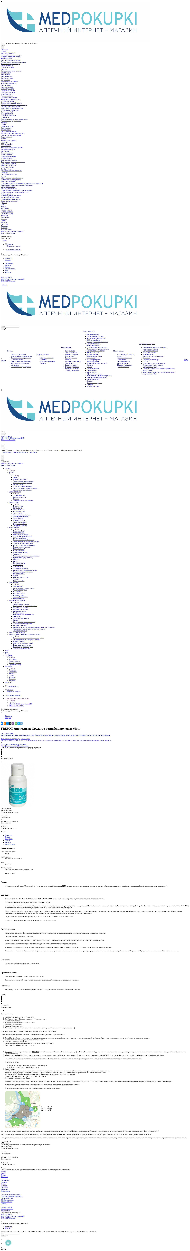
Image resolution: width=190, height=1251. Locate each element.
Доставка (8, 842)
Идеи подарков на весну (70, 735)
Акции (3, 1173)
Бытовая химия (23, 746)
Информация (5, 1191)
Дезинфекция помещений (9, 746)
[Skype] (18, 723)
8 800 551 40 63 (6, 229)
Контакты (4, 1186)
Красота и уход (18, 506)
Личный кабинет (6, 1202)
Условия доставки (7, 1209)
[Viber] (13, 723)
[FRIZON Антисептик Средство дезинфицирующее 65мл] (17, 807)
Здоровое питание (19, 495)
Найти (3, 1236)
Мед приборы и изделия (21, 604)
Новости (4, 1182)
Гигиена (15, 477)
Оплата (7, 840)
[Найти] (2, 47)
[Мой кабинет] (2, 444)
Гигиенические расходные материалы (99, 740)
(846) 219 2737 (8, 233)
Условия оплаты (6, 1207)
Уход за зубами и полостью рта (25, 740)
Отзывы (7, 837)
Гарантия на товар (7, 1198)
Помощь (3, 1203)
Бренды (3, 1175)
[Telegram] (21, 723)
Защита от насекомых (8, 740)
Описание (8, 835)
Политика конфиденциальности (11, 1196)
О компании (5, 1180)
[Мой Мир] (7, 723)
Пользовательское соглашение (11, 1194)
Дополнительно (10, 844)
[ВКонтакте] (2, 723)
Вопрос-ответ (5, 1210)
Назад (13, 470)
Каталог (11, 472)
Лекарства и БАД (18, 531)
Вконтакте (8, 258)
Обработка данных (7, 1200)
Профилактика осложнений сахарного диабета (28, 638)
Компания (12, 670)
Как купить (12, 659)
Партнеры (4, 1187)
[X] (10, 723)
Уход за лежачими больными (77, 740)
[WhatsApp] (16, 723)
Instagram (8, 260)
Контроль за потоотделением (46, 740)
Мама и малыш (18, 586)
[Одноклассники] (5, 723)
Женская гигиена (61, 740)
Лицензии (4, 1189)
